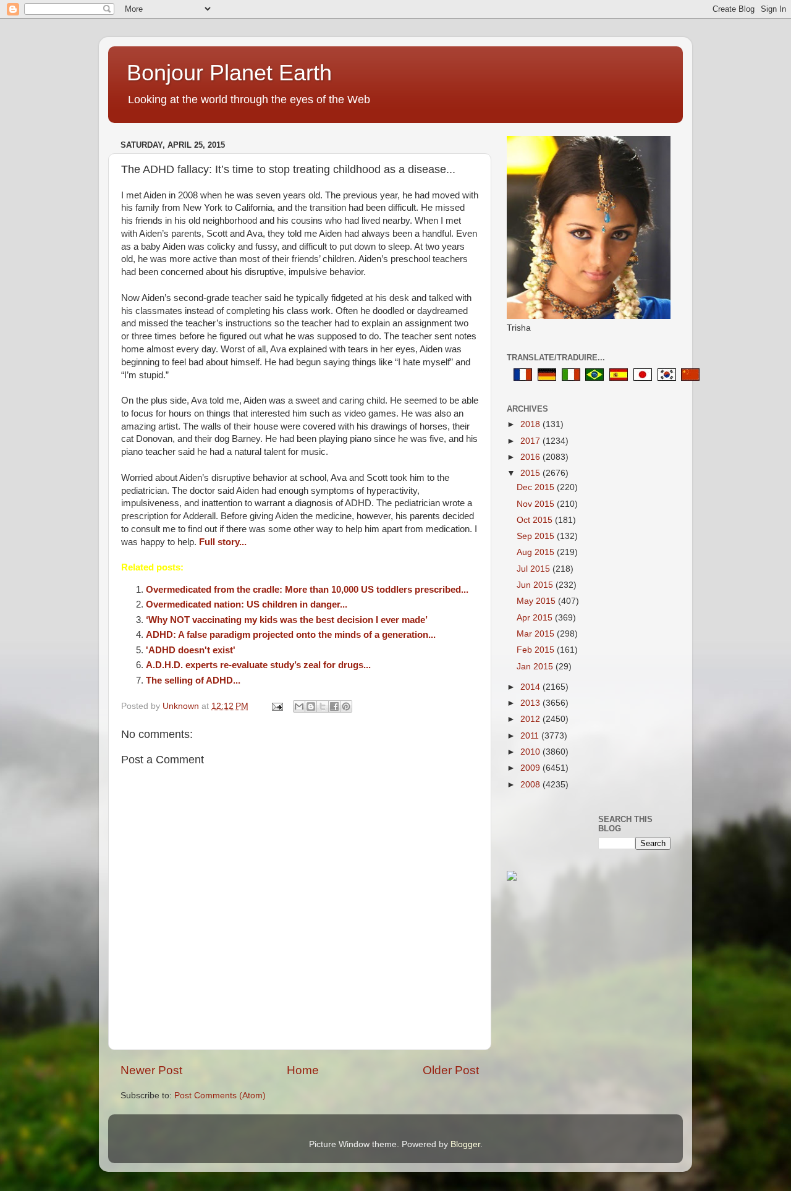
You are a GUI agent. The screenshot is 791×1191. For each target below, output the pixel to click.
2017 (531, 441)
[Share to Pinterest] (346, 706)
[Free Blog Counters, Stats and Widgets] (512, 878)
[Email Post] (277, 706)
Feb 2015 (537, 650)
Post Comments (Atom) (220, 1095)
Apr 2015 (536, 617)
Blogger (465, 1144)
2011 (530, 735)
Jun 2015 (536, 585)
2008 (531, 784)
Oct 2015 (536, 520)
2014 (531, 687)
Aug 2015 (537, 552)
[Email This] (299, 706)
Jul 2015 (534, 569)
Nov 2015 (537, 504)
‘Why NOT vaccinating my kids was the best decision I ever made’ (287, 620)
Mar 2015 (537, 633)
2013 (531, 703)
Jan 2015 (536, 666)
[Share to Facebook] (334, 706)
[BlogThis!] (311, 706)
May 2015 (537, 601)
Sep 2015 (537, 536)
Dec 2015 (537, 487)
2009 (531, 768)
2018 (531, 424)
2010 (531, 752)
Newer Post (151, 1070)
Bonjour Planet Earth (229, 72)
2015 (531, 473)
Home (303, 1070)
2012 (531, 719)
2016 (531, 457)
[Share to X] (322, 706)
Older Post (451, 1070)
